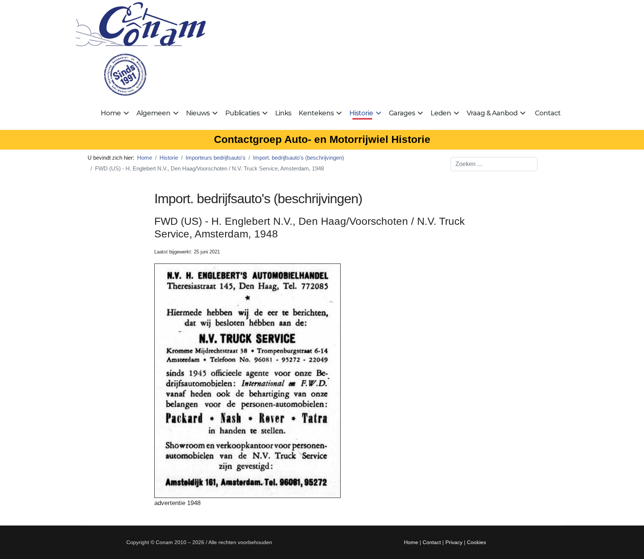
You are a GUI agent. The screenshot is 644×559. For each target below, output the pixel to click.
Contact (548, 113)
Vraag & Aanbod (492, 113)
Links (283, 113)
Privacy (454, 542)
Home (111, 113)
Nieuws (197, 113)
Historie (361, 113)
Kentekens (316, 113)
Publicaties (242, 113)
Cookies (476, 542)
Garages (402, 113)
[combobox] (494, 164)
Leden (440, 113)
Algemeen (153, 113)
